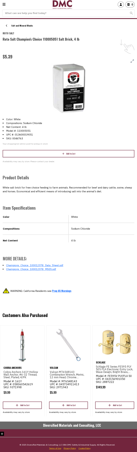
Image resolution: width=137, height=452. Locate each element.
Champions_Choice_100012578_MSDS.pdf (31, 269)
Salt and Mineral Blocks (22, 25)
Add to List (70, 153)
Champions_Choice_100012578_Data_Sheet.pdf (34, 265)
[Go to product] (22, 345)
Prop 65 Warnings (61, 291)
